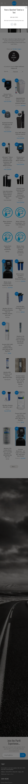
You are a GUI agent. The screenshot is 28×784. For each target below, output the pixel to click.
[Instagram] (15, 24)
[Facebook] (12, 24)
